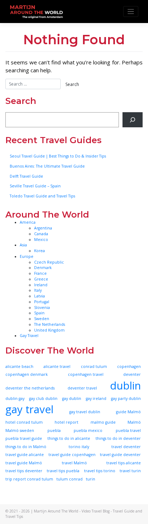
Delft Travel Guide (26, 176)
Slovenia (42, 307)
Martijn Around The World (56, 511)
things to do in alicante (68, 438)
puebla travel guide (23, 438)
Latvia (39, 296)
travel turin (130, 470)
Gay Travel (29, 335)
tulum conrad (69, 479)
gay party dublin (126, 398)
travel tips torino (99, 470)
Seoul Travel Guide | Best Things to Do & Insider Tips (58, 156)
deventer (132, 374)
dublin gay (14, 398)
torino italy (79, 446)
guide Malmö (128, 411)
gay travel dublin (84, 411)
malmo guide (103, 422)
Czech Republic (49, 262)
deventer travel (82, 388)
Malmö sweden (19, 430)
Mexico (41, 239)
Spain (39, 312)
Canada (41, 233)
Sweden (41, 318)
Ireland (40, 284)
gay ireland (96, 398)
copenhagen (129, 366)
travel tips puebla (63, 470)
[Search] (132, 119)
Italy (38, 290)
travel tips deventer (23, 470)
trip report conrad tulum (29, 479)
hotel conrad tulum (24, 422)
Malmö (134, 422)
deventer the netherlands (30, 388)
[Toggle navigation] (131, 11)
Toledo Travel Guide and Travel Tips (42, 196)
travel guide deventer (120, 454)
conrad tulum (94, 366)
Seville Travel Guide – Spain (35, 185)
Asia (23, 244)
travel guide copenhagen (72, 454)
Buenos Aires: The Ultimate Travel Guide (47, 166)
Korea (39, 250)
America (28, 222)
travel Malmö (74, 462)
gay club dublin (43, 398)
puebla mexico (88, 430)
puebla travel (128, 430)
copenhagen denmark (26, 374)
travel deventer (126, 446)
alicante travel (56, 366)
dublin (125, 385)
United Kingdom (49, 330)
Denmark (43, 267)
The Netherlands (49, 324)
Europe (26, 256)
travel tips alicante (123, 462)
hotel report (66, 422)
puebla (54, 430)
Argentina (43, 228)
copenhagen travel (85, 374)
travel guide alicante (24, 454)
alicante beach (19, 366)
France (40, 273)
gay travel (29, 409)
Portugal (41, 301)
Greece (41, 279)
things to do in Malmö (25, 446)
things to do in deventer (118, 438)
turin (90, 479)
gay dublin (71, 398)
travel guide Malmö (23, 462)
